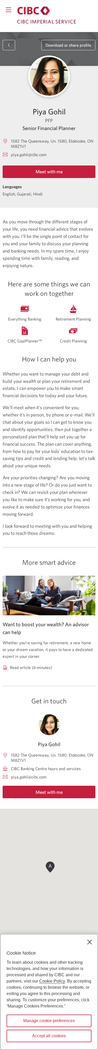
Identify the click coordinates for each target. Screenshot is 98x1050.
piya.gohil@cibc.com (29, 154)
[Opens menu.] (8, 10)
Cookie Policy (52, 981)
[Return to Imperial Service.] (33, 11)
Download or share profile (68, 45)
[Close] (90, 942)
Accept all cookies (49, 1036)
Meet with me (49, 172)
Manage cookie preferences (49, 1020)
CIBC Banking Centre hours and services (46, 768)
